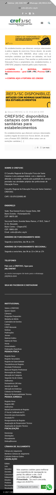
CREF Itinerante (10, 327)
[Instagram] (29, 13)
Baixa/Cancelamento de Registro (17, 410)
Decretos (8, 472)
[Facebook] (22, 13)
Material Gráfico (10, 338)
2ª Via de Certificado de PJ (14, 412)
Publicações (9, 333)
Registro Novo (10, 356)
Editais (7, 464)
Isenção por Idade (11, 386)
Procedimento (10, 438)
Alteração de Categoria (13, 375)
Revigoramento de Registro (15, 420)
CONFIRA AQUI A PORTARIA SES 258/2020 (25, 78)
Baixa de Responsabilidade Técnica (18, 394)
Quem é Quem (10, 311)
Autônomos (9, 381)
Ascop (7, 344)
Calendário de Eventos (13, 322)
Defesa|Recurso (11, 441)
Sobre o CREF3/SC (12, 308)
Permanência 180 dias (13, 383)
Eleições (8, 480)
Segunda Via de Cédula (13, 378)
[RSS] (33, 13)
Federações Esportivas (13, 349)
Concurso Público (11, 474)
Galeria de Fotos (11, 341)
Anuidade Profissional (13, 367)
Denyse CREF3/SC (15, 112)
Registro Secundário (12, 359)
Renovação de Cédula (13, 373)
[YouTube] (26, 13)
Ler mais (46, 148)
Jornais (7, 335)
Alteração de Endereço (13, 389)
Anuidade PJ (9, 418)
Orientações (9, 436)
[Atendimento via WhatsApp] (49, 487)
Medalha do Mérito (11, 319)
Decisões (8, 469)
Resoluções (9, 488)
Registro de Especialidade (14, 362)
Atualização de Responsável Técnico (18, 423)
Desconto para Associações (15, 415)
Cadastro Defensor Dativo (14, 456)
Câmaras (8, 314)
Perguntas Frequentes (13, 316)
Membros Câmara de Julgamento (17, 454)
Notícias (8, 330)
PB (34, 72)
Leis (6, 466)
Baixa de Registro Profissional (16, 370)
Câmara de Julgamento (13, 451)
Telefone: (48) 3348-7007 (17, 3)
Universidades (10, 346)
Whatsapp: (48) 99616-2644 (40, 3)
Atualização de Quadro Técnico (16, 426)
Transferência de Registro (14, 364)
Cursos (7, 325)
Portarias (8, 483)
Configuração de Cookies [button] (28, 487)
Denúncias (9, 433)
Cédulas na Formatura (13, 392)
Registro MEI (9, 404)
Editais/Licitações (11, 477)
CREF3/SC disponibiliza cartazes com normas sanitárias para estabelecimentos (27, 122)
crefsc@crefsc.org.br (29, 8)
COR (29, 72)
